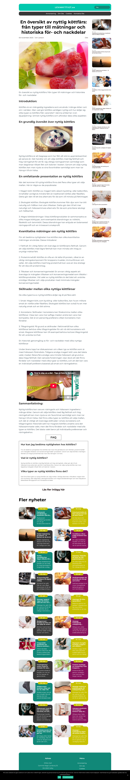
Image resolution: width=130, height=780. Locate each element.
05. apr (78, 574)
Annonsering (51, 13)
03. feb (78, 726)
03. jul (78, 530)
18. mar (42, 639)
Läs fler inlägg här (53, 489)
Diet (86, 38)
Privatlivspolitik (67, 777)
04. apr (42, 596)
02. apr (42, 618)
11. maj (78, 552)
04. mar (78, 639)
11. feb (43, 726)
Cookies (69, 13)
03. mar (42, 661)
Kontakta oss (79, 13)
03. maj (42, 574)
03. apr (78, 596)
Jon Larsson (39, 38)
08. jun (42, 552)
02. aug (42, 509)
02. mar (42, 683)
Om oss (61, 13)
